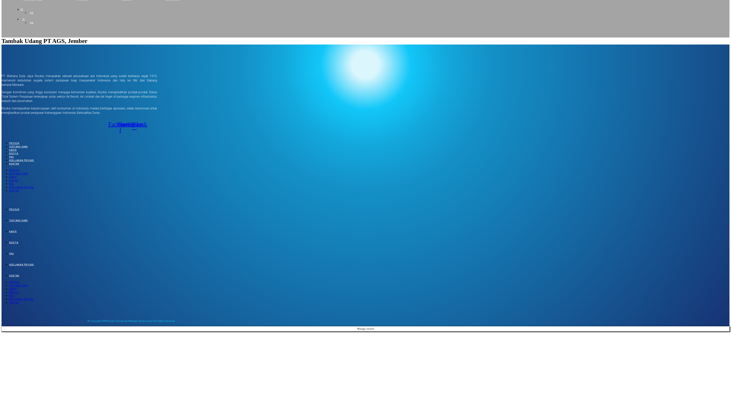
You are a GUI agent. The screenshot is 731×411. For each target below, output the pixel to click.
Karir (13, 150)
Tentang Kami (18, 146)
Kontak (14, 163)
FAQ (11, 157)
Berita (13, 153)
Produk (14, 143)
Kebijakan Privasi (21, 160)
